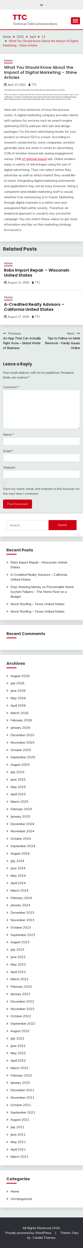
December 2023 (22, 912)
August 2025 (20, 765)
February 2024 (21, 898)
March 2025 (19, 802)
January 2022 (20, 1083)
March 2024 (19, 890)
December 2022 (22, 1001)
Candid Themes (44, 1238)
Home (8, 60)
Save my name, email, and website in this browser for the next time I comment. (41, 491)
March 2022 (19, 1068)
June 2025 (18, 779)
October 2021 (20, 1105)
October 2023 (20, 927)
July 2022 (17, 1038)
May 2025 (18, 787)
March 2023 (19, 979)
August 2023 (20, 942)
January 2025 (20, 816)
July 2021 (17, 1127)
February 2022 (21, 1075)
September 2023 (22, 935)
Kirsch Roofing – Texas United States (37, 604)
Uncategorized (21, 1199)
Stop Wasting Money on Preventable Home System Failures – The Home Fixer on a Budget (42, 591)
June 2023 (18, 957)
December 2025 (22, 735)
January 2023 (20, 994)
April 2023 (18, 972)
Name (8, 434)
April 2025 (18, 794)
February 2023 (21, 986)
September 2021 (22, 1112)
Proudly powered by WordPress (28, 1233)
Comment (11, 387)
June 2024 (18, 868)
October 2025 (20, 750)
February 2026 (21, 720)
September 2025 (22, 757)
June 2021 (18, 1134)
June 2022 (18, 1046)
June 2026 (18, 691)
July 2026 (17, 683)
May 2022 (18, 1053)
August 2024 (20, 853)
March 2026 (19, 713)
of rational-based (34, 159)
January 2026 (20, 728)
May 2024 (18, 875)
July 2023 (17, 949)
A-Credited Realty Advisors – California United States (34, 307)
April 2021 (18, 1149)
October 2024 (20, 838)
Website (9, 467)
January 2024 (20, 905)
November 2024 (22, 831)
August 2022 (20, 1031)
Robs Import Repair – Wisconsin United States (36, 272)
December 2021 (22, 1090)
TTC (20, 17)
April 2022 (18, 1060)
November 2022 (22, 1009)
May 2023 (18, 964)
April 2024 (18, 883)
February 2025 (21, 809)
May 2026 (18, 698)
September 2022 (22, 1023)
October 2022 (20, 1016)
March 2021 (19, 1157)
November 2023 (22, 920)
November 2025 (22, 742)
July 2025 (17, 772)
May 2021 (18, 1142)
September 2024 (22, 846)
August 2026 (20, 676)
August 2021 (20, 1120)
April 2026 (18, 705)
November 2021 (22, 1097)
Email (8, 451)
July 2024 (17, 861)
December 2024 (22, 824)
